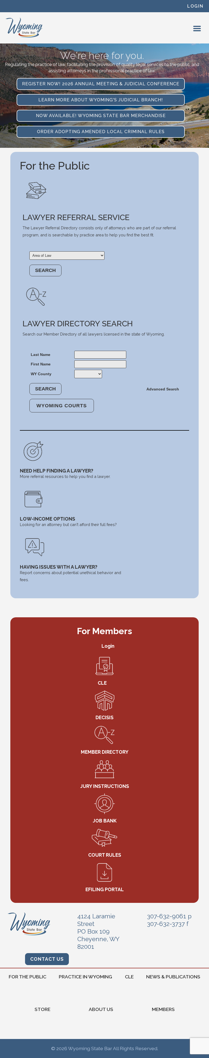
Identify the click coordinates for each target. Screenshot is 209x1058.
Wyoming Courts (61, 405)
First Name (41, 364)
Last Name (40, 354)
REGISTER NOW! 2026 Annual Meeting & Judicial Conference (100, 83)
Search (45, 270)
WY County (41, 374)
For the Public (27, 976)
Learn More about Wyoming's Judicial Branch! (100, 99)
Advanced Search (162, 389)
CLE (129, 976)
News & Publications (173, 976)
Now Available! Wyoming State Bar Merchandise (101, 115)
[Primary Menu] (197, 28)
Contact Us (47, 959)
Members (163, 1009)
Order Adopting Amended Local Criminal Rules (101, 131)
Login (195, 6)
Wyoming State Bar (24, 28)
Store (42, 1009)
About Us (101, 1009)
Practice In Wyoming (85, 976)
